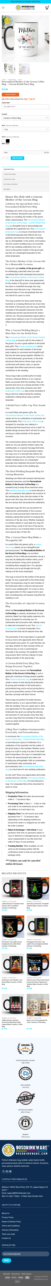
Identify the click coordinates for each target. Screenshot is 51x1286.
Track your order (8, 1234)
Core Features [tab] (10, 174)
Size (3, 125)
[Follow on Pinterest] (10, 1171)
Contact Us (6, 1238)
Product (4, 114)
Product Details (10, 94)
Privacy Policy (8, 1217)
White (3, 143)
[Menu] (3, 7)
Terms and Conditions (11, 1226)
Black (7, 143)
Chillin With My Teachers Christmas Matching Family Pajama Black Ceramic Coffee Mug (12, 1023)
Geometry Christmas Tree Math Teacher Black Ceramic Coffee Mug (38, 906)
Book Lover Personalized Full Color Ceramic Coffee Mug (37, 1021)
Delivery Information (10, 1230)
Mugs (20, 80)
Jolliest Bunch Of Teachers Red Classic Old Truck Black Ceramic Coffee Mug (13, 906)
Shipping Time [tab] (9, 179)
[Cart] (47, 8)
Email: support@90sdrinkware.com (16, 1193)
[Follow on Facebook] (3, 1171)
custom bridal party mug (19, 679)
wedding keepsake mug (19, 490)
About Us (5, 1213)
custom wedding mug (28, 346)
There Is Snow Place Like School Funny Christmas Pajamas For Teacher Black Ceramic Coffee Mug (38, 983)
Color (4, 137)
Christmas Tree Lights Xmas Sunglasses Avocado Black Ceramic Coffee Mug (12, 944)
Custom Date (6, 103)
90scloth (6, 1274)
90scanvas (16, 1274)
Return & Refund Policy (11, 1222)
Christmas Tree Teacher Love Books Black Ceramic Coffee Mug (12, 982)
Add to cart (17, 158)
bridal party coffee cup (14, 391)
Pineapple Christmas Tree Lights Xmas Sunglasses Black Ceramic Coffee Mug (37, 944)
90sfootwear (27, 1274)
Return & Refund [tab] (11, 184)
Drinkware (12, 80)
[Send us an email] (6, 1171)
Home (4, 80)
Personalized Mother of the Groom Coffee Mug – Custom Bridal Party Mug (25, 223)
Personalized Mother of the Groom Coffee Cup (24, 415)
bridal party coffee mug (31, 421)
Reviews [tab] (7, 189)
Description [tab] (9, 169)
